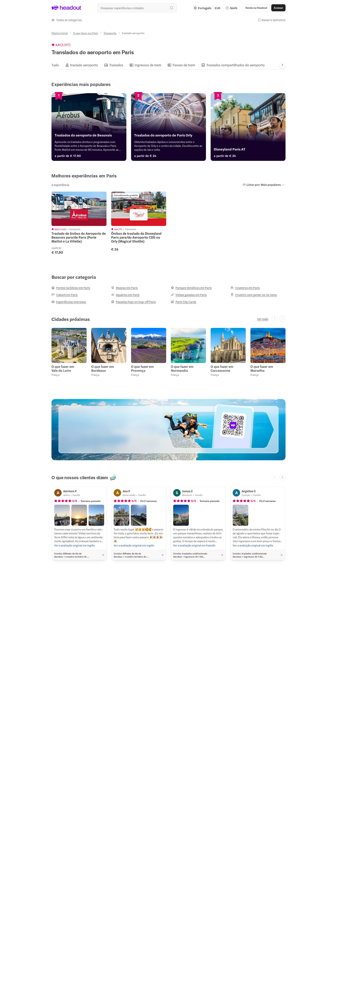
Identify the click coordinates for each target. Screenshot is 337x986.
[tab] (55, 65)
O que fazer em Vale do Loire (62, 368)
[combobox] (137, 7)
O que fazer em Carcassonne (222, 368)
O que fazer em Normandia (182, 368)
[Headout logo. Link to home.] (66, 7)
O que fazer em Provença (142, 368)
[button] (66, 20)
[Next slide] (282, 65)
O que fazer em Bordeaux (102, 368)
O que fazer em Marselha (261, 368)
